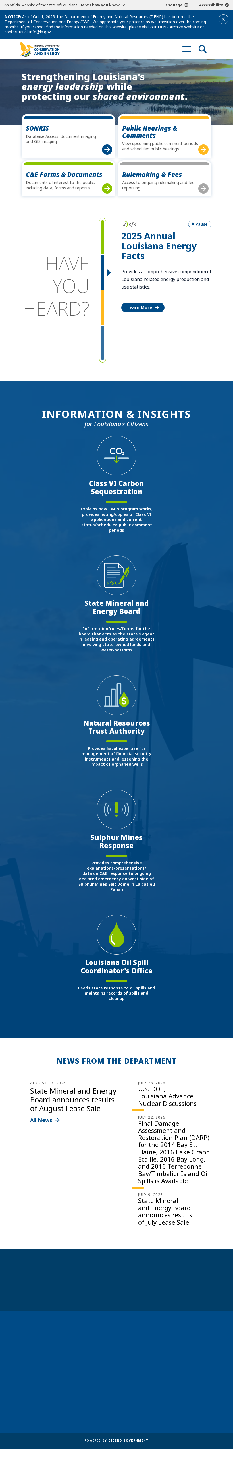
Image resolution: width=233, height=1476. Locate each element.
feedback (182, 1366)
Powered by (116, 1440)
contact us (184, 1355)
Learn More (139, 307)
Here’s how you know (99, 5)
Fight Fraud (100, 1393)
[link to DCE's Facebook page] (174, 1380)
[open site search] (202, 49)
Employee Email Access (112, 1361)
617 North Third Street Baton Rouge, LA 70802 (43, 1374)
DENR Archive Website (178, 27)
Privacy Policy (102, 1401)
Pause (201, 224)
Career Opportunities (111, 1338)
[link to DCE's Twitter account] (206, 1380)
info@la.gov (40, 31)
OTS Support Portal (109, 1385)
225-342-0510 (40, 1383)
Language (172, 5)
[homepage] (40, 49)
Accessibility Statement (113, 1409)
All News (41, 1120)
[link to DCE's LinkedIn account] (185, 1380)
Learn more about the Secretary (134, 1289)
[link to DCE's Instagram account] (196, 1380)
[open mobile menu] (187, 49)
